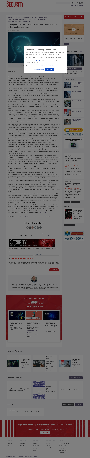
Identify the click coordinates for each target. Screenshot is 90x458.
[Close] (65, 47)
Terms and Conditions (36, 61)
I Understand (49, 69)
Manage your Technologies (39, 69)
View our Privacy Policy (47, 66)
